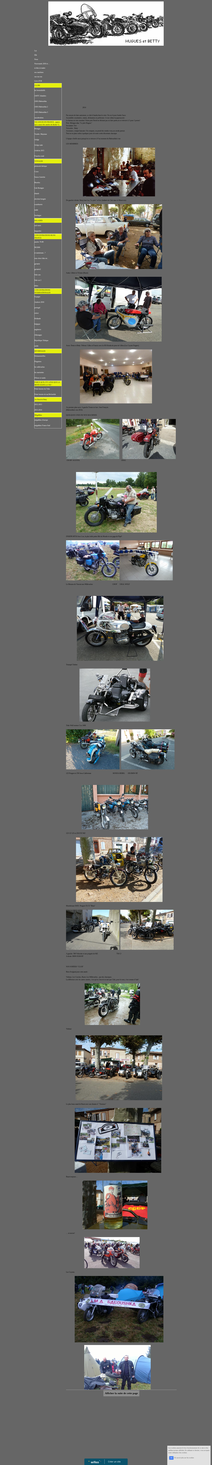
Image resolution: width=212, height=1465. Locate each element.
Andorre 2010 (39, 302)
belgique (37, 324)
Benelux (37, 183)
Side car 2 (37, 280)
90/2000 (37, 247)
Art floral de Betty (40, 400)
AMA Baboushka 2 (41, 107)
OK (171, 1458)
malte (36, 210)
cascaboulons (39, 118)
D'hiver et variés (40, 378)
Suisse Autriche (39, 177)
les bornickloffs (39, 90)
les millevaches (39, 367)
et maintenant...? (39, 253)
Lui (35, 51)
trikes (36, 286)
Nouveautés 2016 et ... (42, 64)
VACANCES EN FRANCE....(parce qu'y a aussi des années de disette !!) (47, 123)
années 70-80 (39, 242)
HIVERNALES (39, 351)
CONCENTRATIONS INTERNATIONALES (42, 291)
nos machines (39, 72)
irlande (36, 193)
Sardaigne (37, 215)
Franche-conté (39, 156)
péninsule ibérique (40, 166)
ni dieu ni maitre (39, 68)
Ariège (36, 140)
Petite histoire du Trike (42, 389)
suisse (36, 313)
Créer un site (114, 1461)
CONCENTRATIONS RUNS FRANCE (44, 236)
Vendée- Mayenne (40, 134)
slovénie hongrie (40, 199)
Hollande (37, 319)
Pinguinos (37, 361)
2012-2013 (38, 404)
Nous (36, 59)
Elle (35, 55)
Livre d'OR (38, 81)
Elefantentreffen (39, 356)
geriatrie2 (37, 269)
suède (36, 346)
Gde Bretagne (39, 188)
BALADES (38, 221)
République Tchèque (41, 340)
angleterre (37, 330)
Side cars (37, 275)
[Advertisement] (47, 487)
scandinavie (38, 204)
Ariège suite (38, 145)
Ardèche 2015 (39, 151)
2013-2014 (38, 410)
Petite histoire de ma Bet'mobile (45, 394)
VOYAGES (38, 161)
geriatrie (37, 264)
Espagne (37, 297)
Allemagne (38, 335)
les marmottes (39, 372)
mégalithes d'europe (41, 420)
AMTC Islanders (40, 96)
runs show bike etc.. (41, 258)
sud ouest (37, 225)
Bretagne (37, 129)
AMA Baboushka (40, 101)
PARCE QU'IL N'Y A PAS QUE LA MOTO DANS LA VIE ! (47, 383)
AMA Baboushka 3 (41, 112)
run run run (38, 77)
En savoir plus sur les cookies (184, 1458)
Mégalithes (38, 415)
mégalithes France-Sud (42, 425)
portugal (37, 308)
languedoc (37, 231)
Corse (36, 172)
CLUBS (37, 85)
